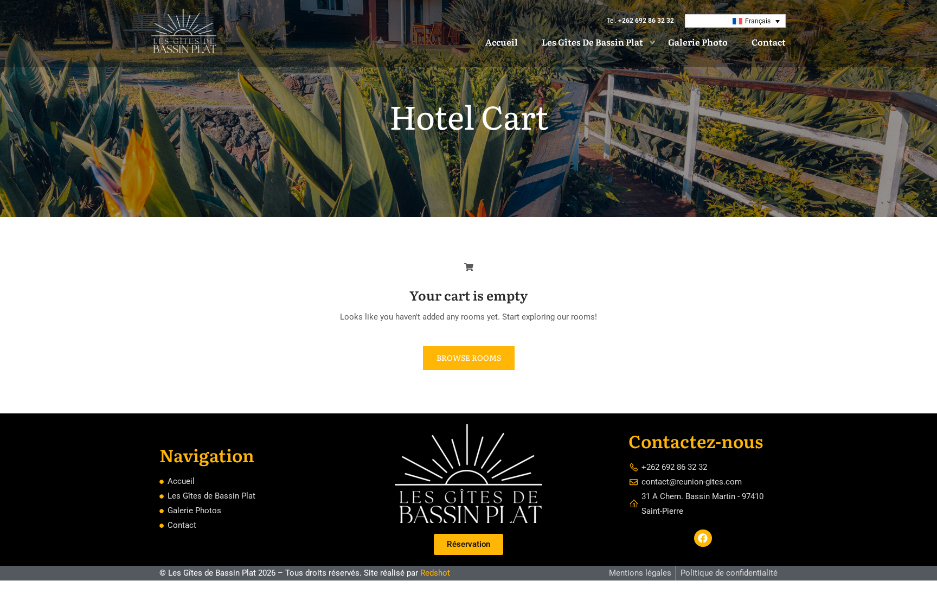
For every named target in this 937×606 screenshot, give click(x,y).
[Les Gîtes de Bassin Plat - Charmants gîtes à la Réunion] (183, 33)
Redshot (435, 573)
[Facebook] (702, 538)
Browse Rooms (469, 357)
